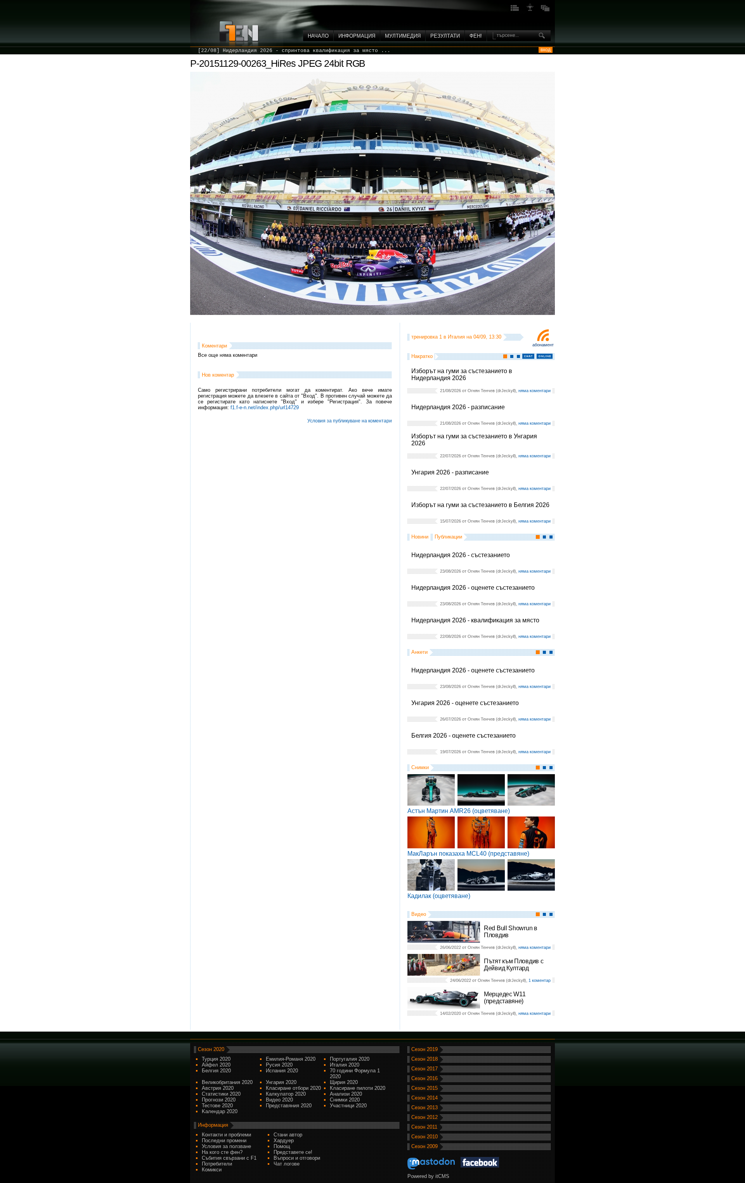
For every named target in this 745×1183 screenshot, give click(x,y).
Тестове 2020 (217, 1105)
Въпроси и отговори (297, 1158)
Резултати (445, 36)
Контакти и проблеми (226, 1135)
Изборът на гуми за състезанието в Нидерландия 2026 (461, 374)
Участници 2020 (348, 1105)
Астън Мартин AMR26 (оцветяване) (458, 811)
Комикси (212, 1170)
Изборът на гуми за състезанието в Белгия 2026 (480, 505)
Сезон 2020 (211, 1049)
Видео (418, 914)
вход (546, 49)
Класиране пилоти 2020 (357, 1088)
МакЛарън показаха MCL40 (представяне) (468, 853)
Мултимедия (403, 36)
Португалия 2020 (349, 1059)
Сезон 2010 (424, 1137)
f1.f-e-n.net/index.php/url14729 (264, 407)
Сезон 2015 (424, 1088)
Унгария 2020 (281, 1082)
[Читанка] (545, 10)
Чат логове (287, 1164)
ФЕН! (476, 36)
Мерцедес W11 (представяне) (504, 997)
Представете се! (293, 1152)
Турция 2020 (216, 1059)
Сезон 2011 (424, 1127)
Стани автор (288, 1135)
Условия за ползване (226, 1146)
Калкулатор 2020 (286, 1094)
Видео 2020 (279, 1100)
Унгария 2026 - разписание (450, 472)
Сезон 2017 (424, 1069)
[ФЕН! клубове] (530, 10)
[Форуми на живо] (515, 10)
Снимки (420, 767)
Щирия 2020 (344, 1082)
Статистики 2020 (221, 1094)
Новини (419, 537)
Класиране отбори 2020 (293, 1088)
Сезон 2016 (424, 1078)
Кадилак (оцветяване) (438, 896)
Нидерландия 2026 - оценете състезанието (473, 587)
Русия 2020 (279, 1065)
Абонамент (543, 344)
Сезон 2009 (424, 1146)
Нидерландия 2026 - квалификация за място (475, 620)
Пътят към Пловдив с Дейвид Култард (513, 964)
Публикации (448, 537)
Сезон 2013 (424, 1107)
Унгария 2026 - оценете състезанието (465, 703)
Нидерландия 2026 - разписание (458, 407)
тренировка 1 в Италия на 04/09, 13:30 (456, 337)
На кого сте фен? (222, 1152)
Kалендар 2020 (219, 1111)
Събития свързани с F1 (229, 1158)
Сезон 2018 (424, 1059)
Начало (318, 36)
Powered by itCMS (428, 1176)
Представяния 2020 (289, 1105)
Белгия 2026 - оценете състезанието (463, 735)
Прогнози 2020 (219, 1100)
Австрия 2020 (218, 1088)
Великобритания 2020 (227, 1082)
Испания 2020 (282, 1071)
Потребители (217, 1164)
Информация (356, 36)
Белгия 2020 (216, 1071)
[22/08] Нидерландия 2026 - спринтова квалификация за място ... (294, 51)
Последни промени (224, 1140)
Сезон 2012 (424, 1117)
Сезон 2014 (424, 1098)
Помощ (282, 1146)
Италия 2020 (344, 1065)
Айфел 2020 (216, 1065)
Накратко (422, 356)
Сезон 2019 (424, 1049)
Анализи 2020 (346, 1094)
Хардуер (284, 1140)
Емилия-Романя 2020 (290, 1059)
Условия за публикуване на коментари (349, 421)
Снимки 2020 (345, 1100)
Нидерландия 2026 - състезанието (460, 555)
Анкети (419, 652)
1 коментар (539, 980)
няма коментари (534, 390)
